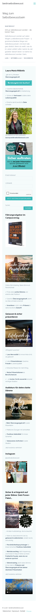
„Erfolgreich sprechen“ (12, 350)
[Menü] (34, 3)
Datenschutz (7, 611)
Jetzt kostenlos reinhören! (13, 448)
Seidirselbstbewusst (12, 3)
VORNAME (8, 183)
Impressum (15, 611)
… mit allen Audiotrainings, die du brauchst (18, 531)
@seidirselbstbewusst (12, 458)
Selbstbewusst (10, 26)
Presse (28, 611)
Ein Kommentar (28, 58)
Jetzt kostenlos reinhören (13, 574)
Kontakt (22, 611)
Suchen (7, 205)
